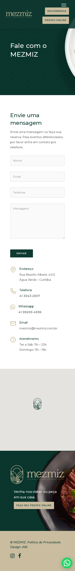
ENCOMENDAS (57, 11)
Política (32, 542)
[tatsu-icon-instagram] (13, 555)
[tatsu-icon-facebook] (19, 555)
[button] (67, 563)
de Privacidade (49, 542)
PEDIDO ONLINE (55, 20)
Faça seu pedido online (34, 505)
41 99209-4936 (30, 312)
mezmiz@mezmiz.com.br (38, 328)
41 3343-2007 (29, 296)
